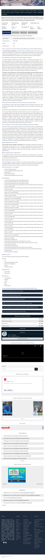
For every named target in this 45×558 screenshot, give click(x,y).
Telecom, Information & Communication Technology (39, 532)
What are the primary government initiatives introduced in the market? (17, 303)
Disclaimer (18, 532)
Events (17, 521)
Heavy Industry (37, 529)
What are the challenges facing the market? (12, 295)
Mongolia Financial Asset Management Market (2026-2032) (16, 443)
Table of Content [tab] (15, 32)
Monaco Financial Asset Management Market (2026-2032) (15, 446)
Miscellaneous (37, 546)
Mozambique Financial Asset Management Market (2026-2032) (16, 438)
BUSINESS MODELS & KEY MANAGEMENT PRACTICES (27, 539)
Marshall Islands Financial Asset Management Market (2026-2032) (17, 456)
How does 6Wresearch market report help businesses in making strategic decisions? (20, 307)
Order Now (22, 328)
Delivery (17, 528)
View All (23, 418)
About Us (18, 519)
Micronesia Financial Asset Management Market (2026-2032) (16, 448)
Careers (17, 522)
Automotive (36, 536)
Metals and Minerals (38, 542)
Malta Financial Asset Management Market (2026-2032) (15, 458)
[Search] (36, 369)
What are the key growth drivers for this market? (13, 291)
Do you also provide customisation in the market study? (14, 311)
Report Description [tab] (7, 32)
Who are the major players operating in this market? (14, 299)
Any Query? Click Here (22, 338)
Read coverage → (8, 390)
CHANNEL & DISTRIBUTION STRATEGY (26, 529)
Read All (4, 505)
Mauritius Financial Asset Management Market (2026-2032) (16, 451)
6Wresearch (6, 556)
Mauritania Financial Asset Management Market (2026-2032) (16, 453)
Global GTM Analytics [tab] (32, 32)
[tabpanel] (22, 385)
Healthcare (36, 535)
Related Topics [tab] (24, 32)
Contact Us (18, 533)
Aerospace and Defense (38, 519)
